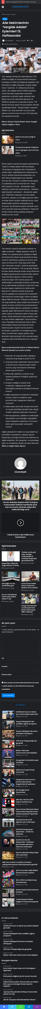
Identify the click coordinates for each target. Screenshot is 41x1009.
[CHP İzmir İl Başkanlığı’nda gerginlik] (8, 744)
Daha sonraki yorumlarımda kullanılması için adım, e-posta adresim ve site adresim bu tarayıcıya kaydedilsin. (20, 686)
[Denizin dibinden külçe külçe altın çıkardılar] (8, 855)
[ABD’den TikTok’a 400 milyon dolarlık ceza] (8, 803)
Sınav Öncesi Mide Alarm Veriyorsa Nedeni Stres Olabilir (29, 585)
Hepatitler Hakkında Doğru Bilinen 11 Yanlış (10, 564)
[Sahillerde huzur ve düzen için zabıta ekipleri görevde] (8, 715)
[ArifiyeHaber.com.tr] (20, 6)
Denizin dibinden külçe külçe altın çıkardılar (27, 853)
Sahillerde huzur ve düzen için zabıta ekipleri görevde (27, 713)
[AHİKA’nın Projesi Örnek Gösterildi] (8, 773)
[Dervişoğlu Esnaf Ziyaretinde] (8, 793)
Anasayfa (7, 14)
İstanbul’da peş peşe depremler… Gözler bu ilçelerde (25, 831)
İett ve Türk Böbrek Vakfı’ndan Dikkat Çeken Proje (9, 597)
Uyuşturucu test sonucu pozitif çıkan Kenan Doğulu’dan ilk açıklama (25, 781)
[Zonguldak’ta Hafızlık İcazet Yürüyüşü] (8, 763)
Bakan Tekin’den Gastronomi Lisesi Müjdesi (26, 751)
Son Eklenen (20, 705)
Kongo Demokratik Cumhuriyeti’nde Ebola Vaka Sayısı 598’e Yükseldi (29, 609)
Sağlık (13, 14)
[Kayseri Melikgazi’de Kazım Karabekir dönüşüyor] (8, 734)
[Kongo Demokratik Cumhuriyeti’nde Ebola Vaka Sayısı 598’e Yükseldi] (30, 599)
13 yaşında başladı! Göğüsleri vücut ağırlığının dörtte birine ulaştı (27, 150)
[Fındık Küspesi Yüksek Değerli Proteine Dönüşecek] (8, 902)
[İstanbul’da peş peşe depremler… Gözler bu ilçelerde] (8, 832)
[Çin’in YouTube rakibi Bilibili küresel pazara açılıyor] (8, 873)
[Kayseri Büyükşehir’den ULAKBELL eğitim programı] (8, 724)
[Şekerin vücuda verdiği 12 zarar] (8, 139)
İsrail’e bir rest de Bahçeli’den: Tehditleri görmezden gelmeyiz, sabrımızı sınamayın (25, 843)
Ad (3, 658)
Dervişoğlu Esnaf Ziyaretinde (22, 791)
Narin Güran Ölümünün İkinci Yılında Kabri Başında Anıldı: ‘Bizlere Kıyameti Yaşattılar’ (27, 811)
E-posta (5, 666)
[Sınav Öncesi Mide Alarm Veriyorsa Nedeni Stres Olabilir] (30, 576)
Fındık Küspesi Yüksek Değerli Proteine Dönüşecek (27, 900)
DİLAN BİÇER (9, 40)
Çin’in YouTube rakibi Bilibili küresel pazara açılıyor (27, 871)
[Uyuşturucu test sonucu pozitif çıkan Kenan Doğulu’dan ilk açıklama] (8, 782)
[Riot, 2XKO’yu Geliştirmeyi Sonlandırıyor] (8, 883)
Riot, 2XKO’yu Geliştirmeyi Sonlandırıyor (26, 881)
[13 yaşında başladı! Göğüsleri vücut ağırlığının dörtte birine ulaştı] (8, 150)
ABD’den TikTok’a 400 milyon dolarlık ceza (24, 801)
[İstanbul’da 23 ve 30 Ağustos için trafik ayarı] (8, 823)
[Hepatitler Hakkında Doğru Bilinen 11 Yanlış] (11, 556)
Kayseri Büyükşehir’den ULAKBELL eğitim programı (26, 722)
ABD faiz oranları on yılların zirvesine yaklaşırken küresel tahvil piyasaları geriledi (19, 863)
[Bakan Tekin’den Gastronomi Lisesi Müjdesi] (8, 753)
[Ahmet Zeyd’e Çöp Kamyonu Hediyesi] (8, 893)
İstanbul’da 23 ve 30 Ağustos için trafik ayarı (25, 821)
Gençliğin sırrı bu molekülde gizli (8, 584)
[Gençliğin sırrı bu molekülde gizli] (11, 576)
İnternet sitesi (6, 674)
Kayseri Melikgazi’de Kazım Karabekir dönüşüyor (22, 2)
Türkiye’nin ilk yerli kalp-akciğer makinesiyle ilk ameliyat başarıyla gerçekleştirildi (29, 556)
